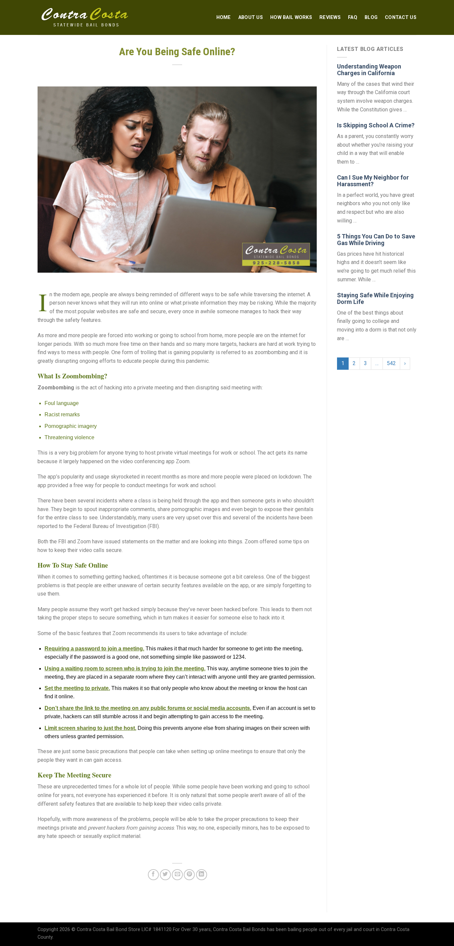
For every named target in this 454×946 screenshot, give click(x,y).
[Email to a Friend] (177, 874)
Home (223, 17)
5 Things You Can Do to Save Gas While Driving (376, 239)
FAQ (352, 17)
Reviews (330, 17)
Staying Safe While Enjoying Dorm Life (375, 298)
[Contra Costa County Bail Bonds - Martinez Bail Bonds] (85, 18)
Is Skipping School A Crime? (375, 125)
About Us (250, 17)
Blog (371, 17)
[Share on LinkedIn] (201, 874)
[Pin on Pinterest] (189, 874)
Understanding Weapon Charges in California (369, 69)
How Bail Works (291, 17)
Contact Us (400, 17)
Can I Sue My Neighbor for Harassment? (373, 181)
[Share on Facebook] (153, 874)
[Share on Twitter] (165, 874)
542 (391, 363)
